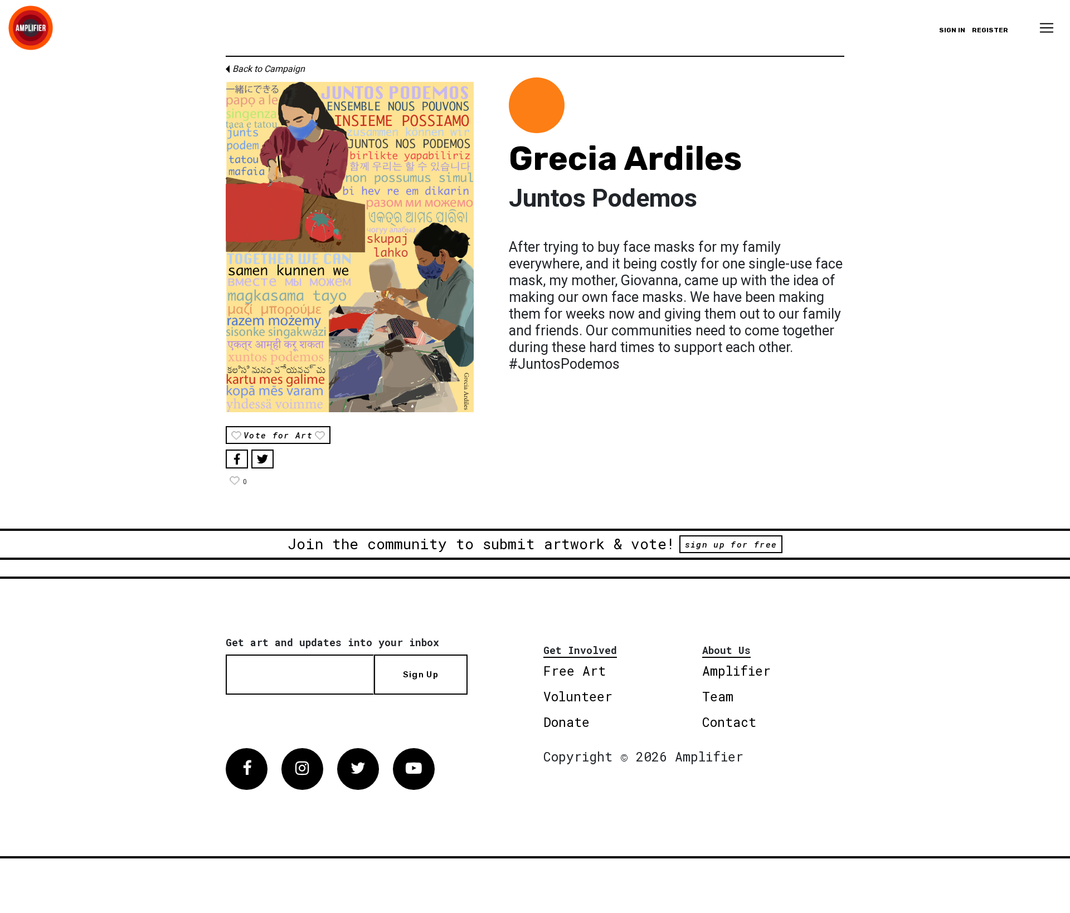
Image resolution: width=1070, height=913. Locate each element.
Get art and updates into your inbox (332, 642)
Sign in (952, 30)
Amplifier (736, 670)
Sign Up (421, 675)
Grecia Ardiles (625, 158)
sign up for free (731, 544)
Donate (566, 722)
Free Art (574, 670)
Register (990, 30)
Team (717, 696)
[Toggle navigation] (1047, 27)
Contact (729, 722)
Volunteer (577, 696)
